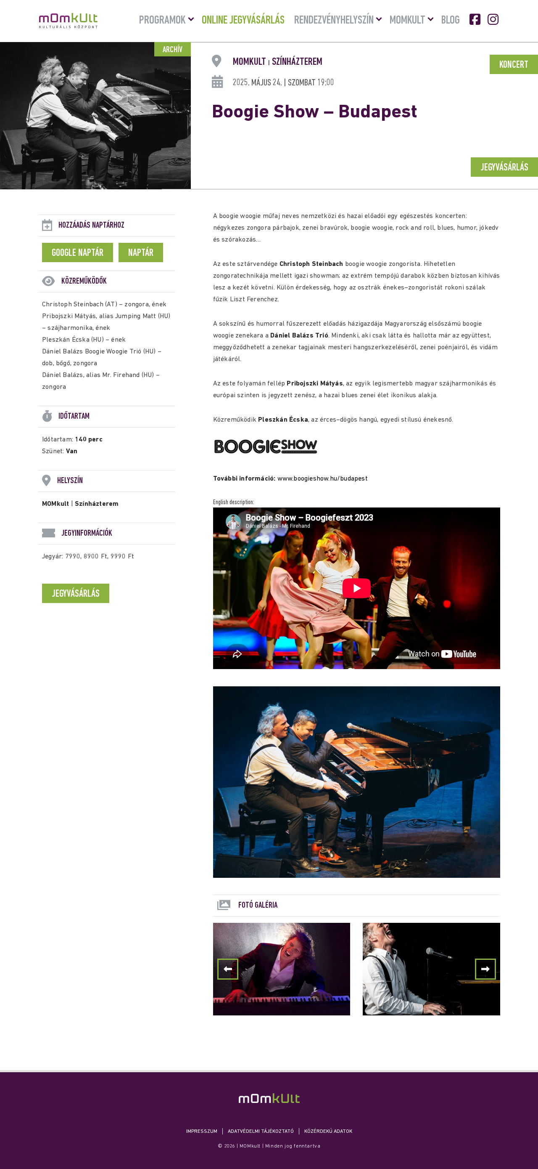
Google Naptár (77, 253)
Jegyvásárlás (504, 168)
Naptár (140, 253)
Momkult (407, 21)
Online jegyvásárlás (243, 21)
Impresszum (201, 1131)
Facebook (475, 19)
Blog (450, 21)
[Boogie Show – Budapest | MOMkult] (269, 1098)
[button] (485, 969)
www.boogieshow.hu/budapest (322, 479)
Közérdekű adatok (328, 1131)
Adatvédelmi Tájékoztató (261, 1131)
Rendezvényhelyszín (334, 21)
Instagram (494, 19)
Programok (162, 21)
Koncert (513, 65)
